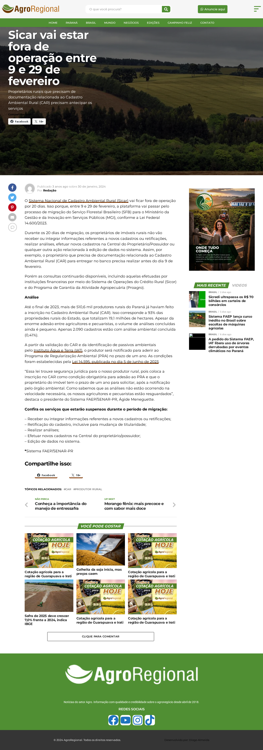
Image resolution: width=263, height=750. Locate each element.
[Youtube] (125, 720)
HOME (53, 22)
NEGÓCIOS (131, 22)
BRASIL (91, 22)
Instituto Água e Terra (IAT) (58, 350)
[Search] (166, 9)
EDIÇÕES (153, 22)
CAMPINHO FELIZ (180, 22)
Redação (49, 190)
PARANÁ (72, 22)
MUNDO (109, 22)
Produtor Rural (88, 489)
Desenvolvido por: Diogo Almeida (186, 740)
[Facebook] (113, 720)
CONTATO (207, 22)
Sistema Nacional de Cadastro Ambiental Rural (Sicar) (78, 200)
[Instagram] (138, 720)
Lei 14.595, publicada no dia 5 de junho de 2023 (115, 361)
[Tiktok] (150, 720)
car (68, 489)
